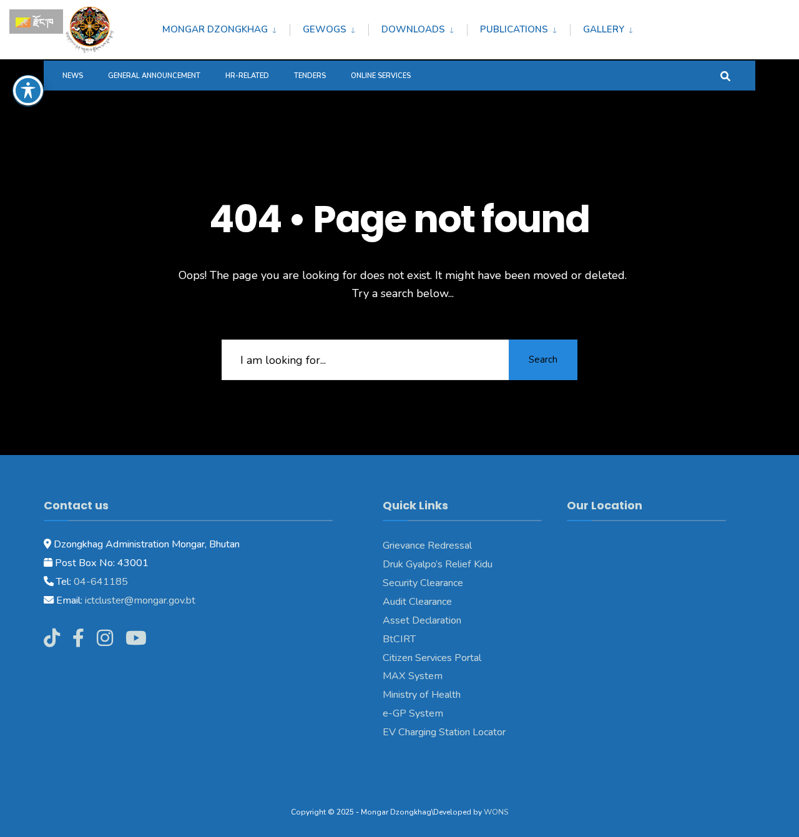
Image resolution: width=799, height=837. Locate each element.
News (72, 76)
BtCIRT (399, 639)
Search (543, 359)
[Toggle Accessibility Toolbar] (28, 90)
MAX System (413, 676)
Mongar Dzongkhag (215, 29)
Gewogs (324, 29)
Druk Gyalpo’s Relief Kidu (438, 564)
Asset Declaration (422, 620)
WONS (496, 812)
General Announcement (154, 76)
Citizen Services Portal (432, 658)
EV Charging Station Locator (444, 732)
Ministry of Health (422, 695)
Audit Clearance (417, 602)
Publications (514, 29)
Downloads (413, 29)
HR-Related (247, 76)
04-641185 (101, 582)
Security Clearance (423, 583)
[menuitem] (226, 27)
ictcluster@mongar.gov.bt (140, 600)
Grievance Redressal (427, 545)
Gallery (603, 29)
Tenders (310, 76)
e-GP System (413, 713)
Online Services (381, 76)
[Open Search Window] (725, 75)
